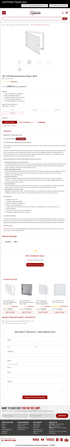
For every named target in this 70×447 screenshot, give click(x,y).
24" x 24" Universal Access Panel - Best (58, 301)
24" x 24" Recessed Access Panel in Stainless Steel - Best (26, 302)
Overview (7, 131)
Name (9, 340)
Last (37, 346)
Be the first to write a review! (35, 265)
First (8, 346)
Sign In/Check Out (38, 429)
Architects (4, 433)
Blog (3, 426)
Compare (41, 122)
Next (69, 297)
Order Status (36, 426)
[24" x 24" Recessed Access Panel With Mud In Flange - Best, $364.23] (10, 289)
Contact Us (5, 431)
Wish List (35, 433)
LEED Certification (7, 429)
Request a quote (8, 228)
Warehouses (52, 433)
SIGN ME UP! (62, 416)
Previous (1, 297)
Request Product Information (35, 397)
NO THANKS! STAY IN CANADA (59, 5)
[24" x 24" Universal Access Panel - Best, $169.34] (59, 289)
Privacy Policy (21, 429)
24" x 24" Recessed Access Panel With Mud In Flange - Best (10, 302)
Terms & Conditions (23, 424)
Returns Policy (21, 426)
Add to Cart (10, 312)
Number (9, 367)
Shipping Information (23, 428)
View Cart (35, 428)
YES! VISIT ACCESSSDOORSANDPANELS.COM (35, 5)
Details (9, 381)
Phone (9, 360)
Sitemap (52, 445)
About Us (4, 424)
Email (9, 372)
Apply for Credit (37, 431)
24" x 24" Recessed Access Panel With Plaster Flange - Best (42, 302)
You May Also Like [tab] (10, 279)
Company (10, 351)
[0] (66, 13)
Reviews (4, 428)
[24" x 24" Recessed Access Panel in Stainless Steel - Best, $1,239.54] (26, 289)
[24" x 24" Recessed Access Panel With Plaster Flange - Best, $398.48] (43, 289)
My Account (36, 424)
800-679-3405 (10, 440)
